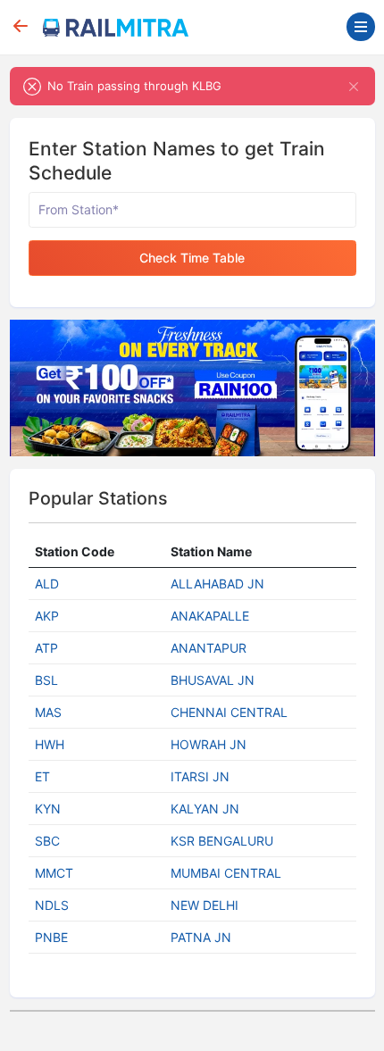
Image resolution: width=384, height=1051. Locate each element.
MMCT (54, 872)
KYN (48, 808)
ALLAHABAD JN (217, 583)
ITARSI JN (200, 776)
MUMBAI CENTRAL (226, 872)
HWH (49, 744)
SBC (47, 840)
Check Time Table (192, 257)
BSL (46, 680)
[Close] (354, 86)
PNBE (51, 937)
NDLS (52, 905)
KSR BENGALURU (222, 840)
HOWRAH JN (208, 744)
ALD (47, 583)
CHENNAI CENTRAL (229, 712)
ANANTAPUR (208, 647)
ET (42, 776)
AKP (47, 615)
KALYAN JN (205, 808)
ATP (46, 647)
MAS (48, 712)
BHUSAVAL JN (213, 680)
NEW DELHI (204, 905)
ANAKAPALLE (210, 615)
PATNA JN (201, 937)
